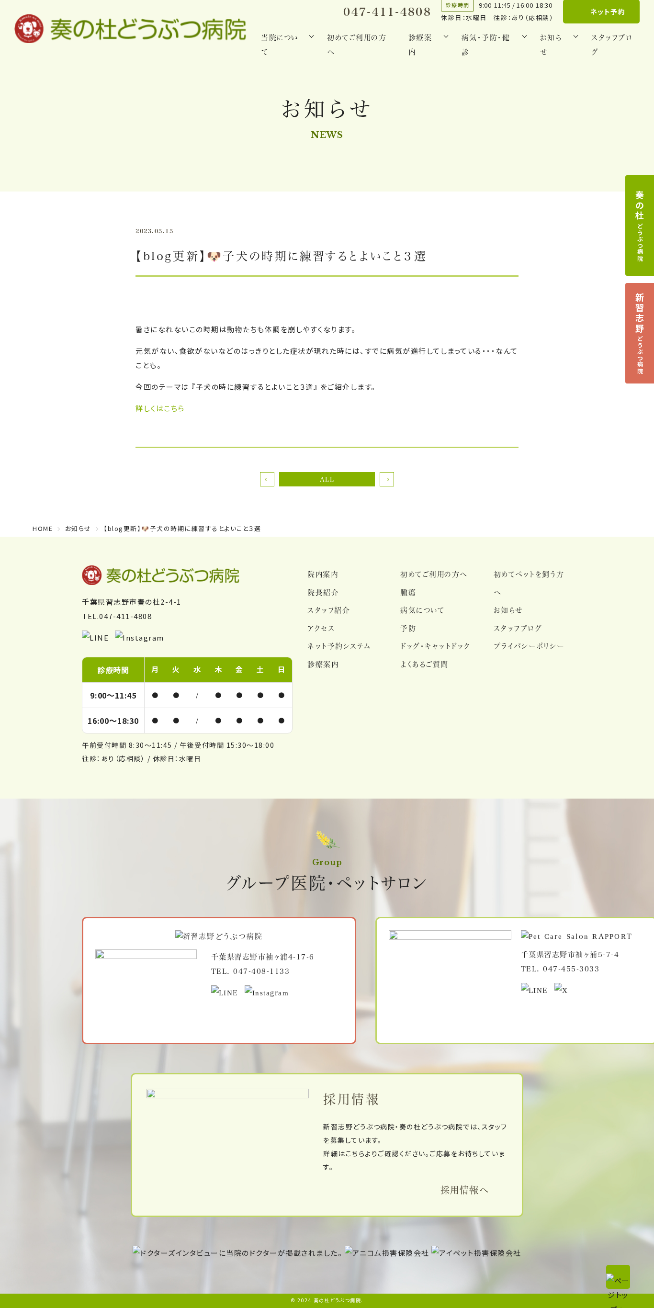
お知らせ (508, 610)
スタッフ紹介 (328, 610)
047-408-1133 (261, 971)
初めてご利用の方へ (356, 44)
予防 (408, 628)
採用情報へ (464, 1189)
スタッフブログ (611, 44)
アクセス (321, 628)
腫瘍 (408, 592)
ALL (327, 479)
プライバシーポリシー (529, 646)
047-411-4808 (387, 11)
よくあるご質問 (424, 664)
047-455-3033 (571, 968)
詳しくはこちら (160, 408)
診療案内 (322, 664)
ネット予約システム (339, 646)
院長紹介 (323, 592)
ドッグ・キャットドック (435, 646)
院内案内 (322, 574)
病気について (422, 610)
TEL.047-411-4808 (117, 616)
